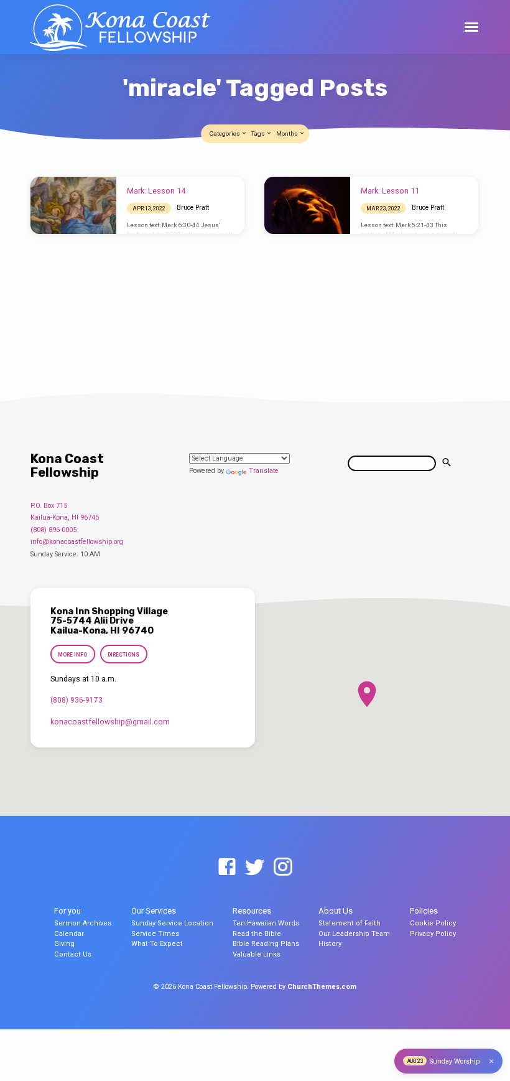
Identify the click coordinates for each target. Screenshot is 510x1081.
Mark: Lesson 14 (156, 190)
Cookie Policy (433, 923)
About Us (335, 910)
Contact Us (72, 954)
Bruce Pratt (193, 208)
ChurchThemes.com (321, 987)
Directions (123, 655)
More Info (72, 655)
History (329, 944)
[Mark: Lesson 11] (307, 205)
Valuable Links (256, 954)
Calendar (69, 934)
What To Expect (157, 944)
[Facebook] (227, 867)
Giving (64, 944)
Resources (252, 910)
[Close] (491, 1061)
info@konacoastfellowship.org (76, 542)
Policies (424, 910)
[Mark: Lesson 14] (73, 205)
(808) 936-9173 (76, 700)
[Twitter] (255, 867)
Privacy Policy (433, 934)
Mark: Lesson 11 (390, 190)
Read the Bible (257, 934)
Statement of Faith (349, 923)
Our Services (153, 910)
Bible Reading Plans (266, 944)
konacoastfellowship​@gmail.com (110, 722)
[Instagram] (283, 867)
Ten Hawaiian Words (266, 923)
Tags (258, 133)
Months (287, 133)
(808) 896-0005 (53, 530)
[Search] (446, 463)
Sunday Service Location (172, 923)
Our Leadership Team (354, 934)
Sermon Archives (82, 923)
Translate (264, 471)
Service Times (155, 934)
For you (67, 910)
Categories (225, 133)
